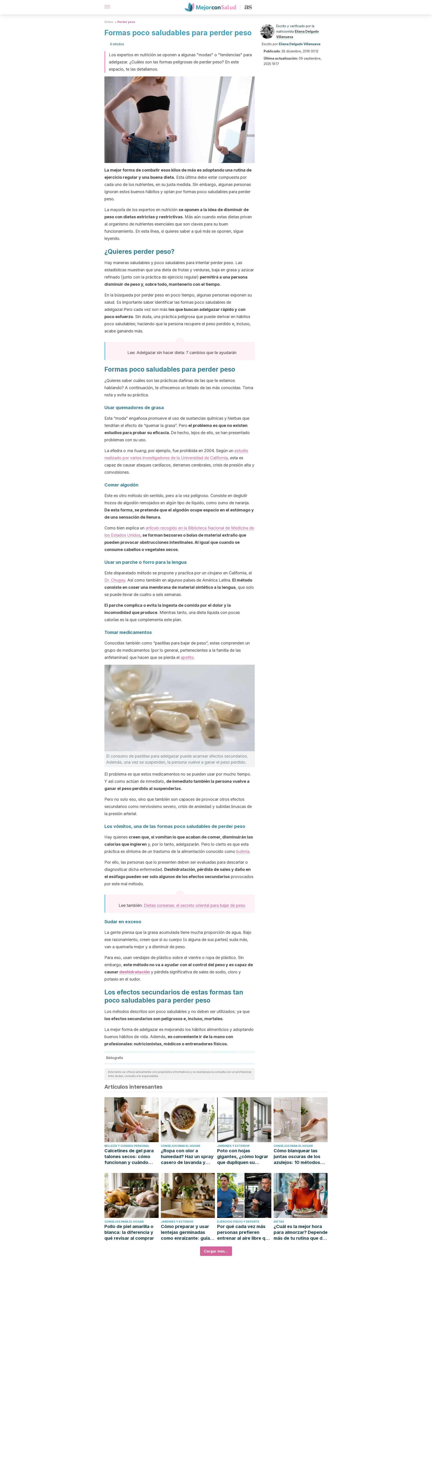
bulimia (242, 851)
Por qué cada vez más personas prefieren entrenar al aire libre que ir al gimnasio (244, 1232)
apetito (187, 657)
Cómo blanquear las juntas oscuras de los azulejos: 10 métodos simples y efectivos (297, 1156)
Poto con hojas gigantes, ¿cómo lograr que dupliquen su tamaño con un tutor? (242, 1156)
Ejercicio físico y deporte (238, 1221)
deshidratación (134, 972)
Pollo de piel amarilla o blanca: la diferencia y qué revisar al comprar (129, 1232)
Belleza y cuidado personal (126, 1146)
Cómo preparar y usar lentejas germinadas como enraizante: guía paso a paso (185, 1232)
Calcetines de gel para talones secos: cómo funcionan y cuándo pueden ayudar (129, 1156)
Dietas (108, 22)
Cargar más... (216, 1251)
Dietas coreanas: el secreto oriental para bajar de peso (194, 905)
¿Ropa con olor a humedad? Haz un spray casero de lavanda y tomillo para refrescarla (187, 1156)
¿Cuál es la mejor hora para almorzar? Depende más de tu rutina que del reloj (301, 1232)
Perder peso (126, 22)
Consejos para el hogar (180, 1146)
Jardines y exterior (233, 1146)
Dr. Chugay (114, 580)
